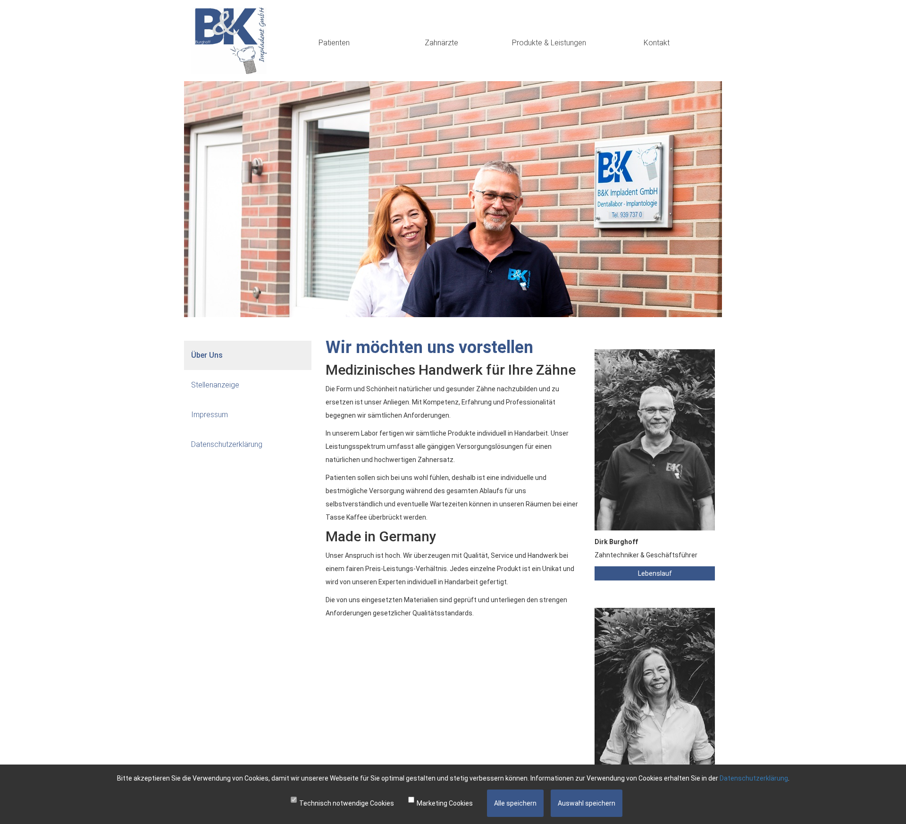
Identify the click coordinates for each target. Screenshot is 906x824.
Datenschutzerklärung (754, 778)
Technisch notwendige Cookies (346, 803)
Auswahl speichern (586, 803)
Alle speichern (515, 803)
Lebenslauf (655, 573)
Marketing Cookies (445, 803)
